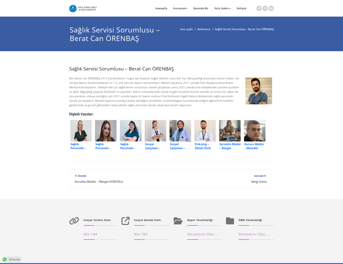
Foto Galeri (222, 8)
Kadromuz (203, 29)
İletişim (241, 8)
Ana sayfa (186, 29)
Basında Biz (200, 8)
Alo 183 (141, 234)
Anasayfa (161, 8)
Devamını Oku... (202, 234)
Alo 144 (90, 234)
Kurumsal (179, 8)
